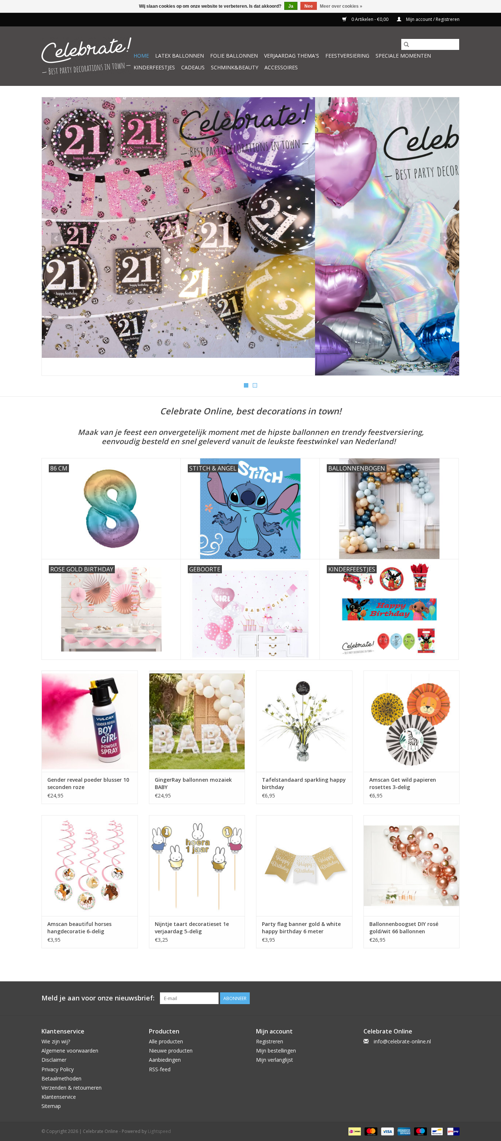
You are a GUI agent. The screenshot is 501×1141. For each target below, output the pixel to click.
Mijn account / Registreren (432, 19)
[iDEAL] (354, 1131)
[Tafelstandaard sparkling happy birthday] (304, 721)
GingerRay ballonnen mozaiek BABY (193, 783)
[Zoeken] (406, 44)
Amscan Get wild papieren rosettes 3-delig (402, 783)
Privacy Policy (57, 1069)
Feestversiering (347, 55)
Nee (308, 6)
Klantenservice (58, 1096)
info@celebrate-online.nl (402, 1041)
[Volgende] (445, 238)
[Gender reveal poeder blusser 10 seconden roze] (89, 721)
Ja (290, 6)
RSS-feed (160, 1069)
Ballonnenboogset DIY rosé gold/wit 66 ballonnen (403, 927)
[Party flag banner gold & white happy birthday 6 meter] (304, 865)
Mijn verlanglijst (274, 1059)
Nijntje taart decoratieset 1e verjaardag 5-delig (192, 927)
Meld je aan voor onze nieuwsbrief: (97, 998)
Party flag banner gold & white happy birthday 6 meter (301, 927)
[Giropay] (452, 1131)
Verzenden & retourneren (71, 1087)
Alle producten (166, 1041)
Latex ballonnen (179, 55)
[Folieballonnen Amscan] (250, 236)
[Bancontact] (436, 1131)
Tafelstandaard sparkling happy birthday (304, 783)
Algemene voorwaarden (69, 1050)
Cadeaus (193, 67)
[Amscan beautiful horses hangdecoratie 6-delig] (89, 865)
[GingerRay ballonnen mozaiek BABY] (197, 721)
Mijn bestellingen (276, 1050)
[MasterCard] (370, 1131)
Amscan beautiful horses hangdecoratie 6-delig (79, 927)
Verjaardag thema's (291, 55)
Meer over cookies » (341, 6)
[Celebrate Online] (86, 56)
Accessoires (281, 67)
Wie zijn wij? (55, 1041)
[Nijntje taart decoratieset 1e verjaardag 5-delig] (197, 865)
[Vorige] (56, 238)
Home (141, 55)
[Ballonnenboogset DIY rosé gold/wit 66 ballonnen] (411, 865)
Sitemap (51, 1105)
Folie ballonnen (234, 55)
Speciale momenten (403, 55)
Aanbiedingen (165, 1059)
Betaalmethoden (61, 1078)
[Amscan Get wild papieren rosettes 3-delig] (411, 721)
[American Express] (403, 1131)
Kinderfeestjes (154, 67)
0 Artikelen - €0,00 (370, 19)
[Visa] (387, 1131)
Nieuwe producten (171, 1050)
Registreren (269, 1041)
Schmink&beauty (234, 67)
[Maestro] (420, 1131)
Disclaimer (53, 1059)
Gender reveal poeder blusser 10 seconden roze (88, 783)
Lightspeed (159, 1131)
